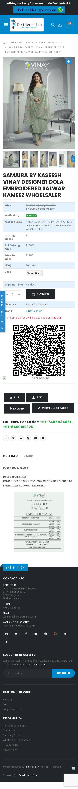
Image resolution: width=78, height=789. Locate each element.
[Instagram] (6, 634)
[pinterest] (45, 634)
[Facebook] (6, 438)
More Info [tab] (10, 456)
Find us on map (12, 598)
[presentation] (73, 159)
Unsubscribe (38, 664)
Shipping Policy (11, 735)
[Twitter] (13, 438)
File (16, 397)
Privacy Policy (10, 744)
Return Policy (10, 749)
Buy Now (43, 294)
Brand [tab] (28, 456)
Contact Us (9, 730)
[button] (53, 25)
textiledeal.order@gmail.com (19, 616)
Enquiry (19, 408)
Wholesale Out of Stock (16, 740)
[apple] (6, 641)
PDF (39, 397)
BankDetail (2, 311)
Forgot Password (13, 709)
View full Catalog (55, 408)
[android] (65, 634)
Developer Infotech (29, 775)
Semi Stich (34, 273)
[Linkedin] (21, 438)
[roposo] (55, 634)
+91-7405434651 (12, 607)
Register (7, 699)
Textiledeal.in (32, 766)
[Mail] (36, 438)
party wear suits (51, 42)
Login (6, 704)
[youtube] (43, 438)
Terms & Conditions (14, 725)
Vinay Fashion (34, 311)
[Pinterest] (28, 438)
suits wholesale (22, 42)
